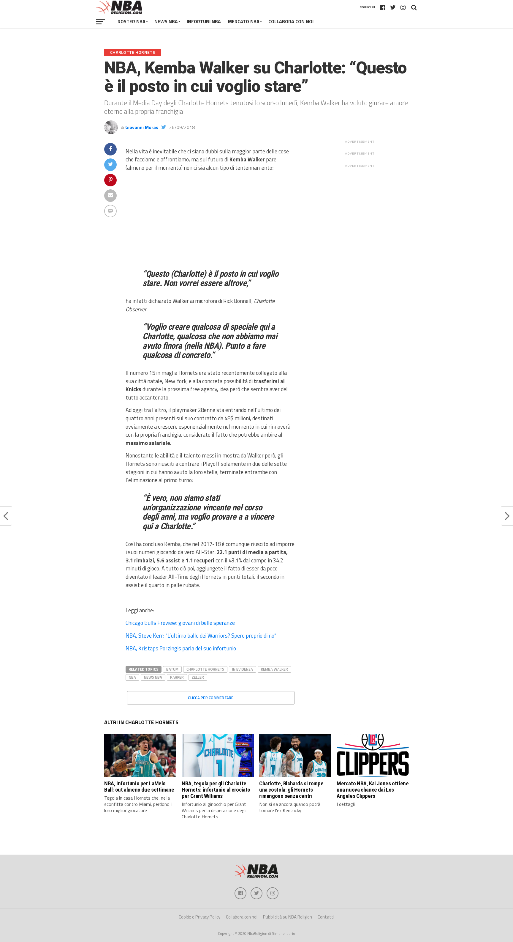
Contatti (326, 916)
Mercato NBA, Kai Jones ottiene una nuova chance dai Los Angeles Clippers (372, 789)
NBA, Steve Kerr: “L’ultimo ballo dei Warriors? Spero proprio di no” (201, 635)
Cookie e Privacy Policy (199, 916)
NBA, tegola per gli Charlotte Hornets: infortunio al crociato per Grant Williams (216, 789)
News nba (153, 677)
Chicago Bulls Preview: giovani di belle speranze (180, 623)
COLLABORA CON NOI (291, 21)
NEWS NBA (166, 21)
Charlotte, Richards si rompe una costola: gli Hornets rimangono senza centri (291, 789)
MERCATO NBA (243, 21)
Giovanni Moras (141, 127)
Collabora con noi (241, 916)
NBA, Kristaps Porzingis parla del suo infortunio (181, 648)
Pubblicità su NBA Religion (287, 916)
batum (172, 669)
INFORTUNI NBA (204, 21)
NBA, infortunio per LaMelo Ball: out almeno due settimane (139, 786)
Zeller (198, 677)
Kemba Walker (274, 669)
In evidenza (242, 669)
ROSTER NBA (131, 21)
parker (177, 677)
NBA (132, 677)
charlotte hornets (205, 669)
